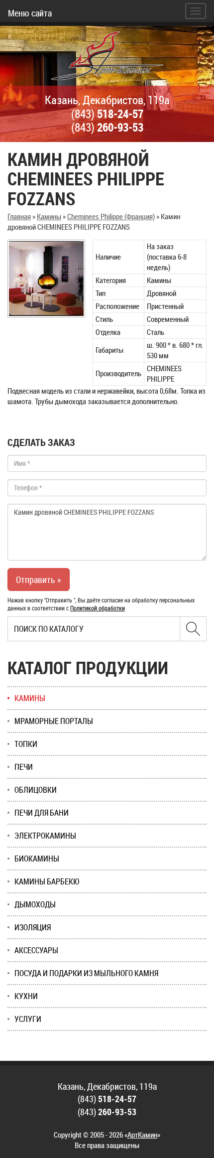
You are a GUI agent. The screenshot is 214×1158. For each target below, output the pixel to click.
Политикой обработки (97, 608)
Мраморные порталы (53, 721)
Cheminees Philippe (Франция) (111, 216)
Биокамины (36, 858)
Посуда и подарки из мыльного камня (86, 973)
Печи (23, 766)
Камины (49, 216)
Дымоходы (35, 904)
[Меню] (195, 11)
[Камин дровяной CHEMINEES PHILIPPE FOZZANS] (46, 278)
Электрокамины (45, 835)
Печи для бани (41, 812)
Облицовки (35, 789)
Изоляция (32, 927)
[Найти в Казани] (193, 628)
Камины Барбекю (47, 881)
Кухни (26, 996)
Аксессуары (36, 950)
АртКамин (142, 1135)
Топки (25, 743)
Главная (19, 216)
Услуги (27, 1018)
